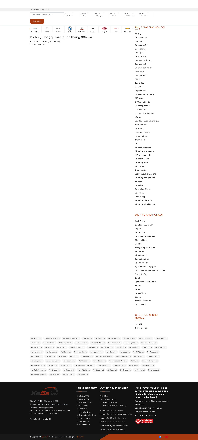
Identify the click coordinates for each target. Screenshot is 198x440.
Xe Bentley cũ (114, 338)
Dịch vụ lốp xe (141, 240)
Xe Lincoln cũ (153, 356)
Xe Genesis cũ (107, 347)
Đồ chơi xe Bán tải (143, 189)
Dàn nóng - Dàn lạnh (144, 94)
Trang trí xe (140, 140)
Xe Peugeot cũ (104, 365)
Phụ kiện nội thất (143, 155)
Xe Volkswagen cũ (38, 374)
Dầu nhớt (139, 185)
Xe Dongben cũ (131, 343)
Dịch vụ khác (141, 304)
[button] (72, 15)
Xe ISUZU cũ (138, 352)
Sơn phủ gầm (141, 274)
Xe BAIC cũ (100, 338)
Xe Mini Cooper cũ (150, 361)
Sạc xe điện (140, 166)
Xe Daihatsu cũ (114, 343)
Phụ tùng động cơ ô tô (145, 178)
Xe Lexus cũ (139, 356)
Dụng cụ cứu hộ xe (143, 68)
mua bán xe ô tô (158, 388)
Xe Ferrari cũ (36, 347)
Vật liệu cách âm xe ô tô (145, 174)
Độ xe (137, 289)
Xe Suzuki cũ (98, 370)
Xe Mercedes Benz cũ (118, 361)
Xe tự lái (138, 324)
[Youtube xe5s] (166, 437)
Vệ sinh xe (139, 193)
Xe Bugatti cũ (161, 338)
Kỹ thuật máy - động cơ (145, 266)
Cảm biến (139, 72)
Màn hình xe (140, 125)
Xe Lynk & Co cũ (52, 361)
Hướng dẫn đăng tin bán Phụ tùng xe (116, 414)
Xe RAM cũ (133, 365)
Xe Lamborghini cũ (104, 356)
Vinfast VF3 (84, 396)
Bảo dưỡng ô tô (142, 259)
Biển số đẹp (140, 197)
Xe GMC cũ (121, 347)
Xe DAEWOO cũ (98, 343)
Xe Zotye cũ (83, 374)
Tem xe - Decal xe (143, 301)
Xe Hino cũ (147, 347)
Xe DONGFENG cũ (149, 343)
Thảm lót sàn (141, 170)
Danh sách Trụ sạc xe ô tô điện (113, 422)
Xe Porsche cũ (120, 365)
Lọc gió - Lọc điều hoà (144, 113)
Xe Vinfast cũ (153, 370)
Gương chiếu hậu (142, 102)
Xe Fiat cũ (49, 347)
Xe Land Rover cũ (123, 356)
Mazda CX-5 (84, 421)
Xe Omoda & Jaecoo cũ (84, 365)
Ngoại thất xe (141, 136)
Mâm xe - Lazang (142, 132)
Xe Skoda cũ (54, 370)
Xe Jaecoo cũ (152, 352)
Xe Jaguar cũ (36, 356)
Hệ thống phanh (142, 106)
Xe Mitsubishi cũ (38, 365)
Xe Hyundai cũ (80, 352)
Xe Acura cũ (36, 338)
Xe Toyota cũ (139, 370)
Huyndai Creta (85, 412)
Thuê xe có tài (141, 328)
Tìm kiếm (37, 21)
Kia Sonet (83, 409)
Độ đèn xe (139, 251)
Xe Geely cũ (93, 347)
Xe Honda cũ (160, 347)
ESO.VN (80, 437)
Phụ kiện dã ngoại (143, 147)
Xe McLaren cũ (99, 361)
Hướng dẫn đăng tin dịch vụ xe (113, 418)
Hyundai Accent (86, 402)
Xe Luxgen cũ (37, 361)
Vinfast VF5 (84, 399)
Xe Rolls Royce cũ (38, 370)
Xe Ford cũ (61, 347)
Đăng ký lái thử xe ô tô (145, 412)
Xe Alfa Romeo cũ (52, 338)
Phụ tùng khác (141, 162)
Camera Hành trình (143, 60)
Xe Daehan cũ (81, 343)
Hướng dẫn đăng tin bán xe (111, 410)
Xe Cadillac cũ (49, 343)
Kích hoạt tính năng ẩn (145, 236)
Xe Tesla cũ (112, 370)
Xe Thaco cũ (125, 370)
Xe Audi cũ (87, 338)
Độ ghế (138, 244)
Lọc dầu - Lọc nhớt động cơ (147, 121)
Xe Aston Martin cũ (71, 338)
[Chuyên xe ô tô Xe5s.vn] (44, 393)
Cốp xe (138, 229)
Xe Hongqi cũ (36, 352)
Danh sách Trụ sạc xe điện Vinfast (114, 425)
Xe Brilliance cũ (145, 338)
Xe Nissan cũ (65, 365)
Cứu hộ (138, 278)
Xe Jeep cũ (50, 356)
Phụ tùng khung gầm (144, 151)
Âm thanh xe (141, 37)
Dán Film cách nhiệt (144, 225)
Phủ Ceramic (141, 255)
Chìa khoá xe (141, 56)
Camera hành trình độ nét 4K (112, 429)
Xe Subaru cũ (68, 370)
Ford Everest (84, 418)
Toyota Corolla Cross (87, 415)
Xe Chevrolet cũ (65, 343)
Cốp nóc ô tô (140, 90)
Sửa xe (138, 297)
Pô (136, 143)
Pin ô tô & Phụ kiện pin (145, 204)
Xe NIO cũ (52, 365)
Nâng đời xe (140, 293)
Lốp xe (138, 117)
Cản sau (138, 79)
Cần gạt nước (141, 75)
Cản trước (139, 83)
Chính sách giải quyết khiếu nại (113, 405)
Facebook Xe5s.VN (43, 419)
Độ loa (138, 285)
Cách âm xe (140, 221)
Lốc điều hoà (140, 109)
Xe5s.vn (45, 437)
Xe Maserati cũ (69, 361)
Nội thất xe (140, 232)
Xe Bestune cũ (129, 338)
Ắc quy (138, 34)
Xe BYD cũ (35, 343)
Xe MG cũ (135, 361)
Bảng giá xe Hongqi (53, 41)
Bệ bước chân (141, 45)
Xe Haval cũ (134, 347)
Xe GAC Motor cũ (77, 347)
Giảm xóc (139, 98)
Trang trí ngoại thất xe (145, 248)
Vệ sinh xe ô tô (141, 263)
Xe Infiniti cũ (111, 352)
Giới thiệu (104, 396)
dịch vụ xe (145, 401)
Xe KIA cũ (62, 356)
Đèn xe (138, 87)
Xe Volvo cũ (54, 374)
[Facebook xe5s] (159, 437)
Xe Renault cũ (148, 365)
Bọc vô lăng (140, 49)
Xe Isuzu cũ (125, 352)
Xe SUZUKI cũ (84, 370)
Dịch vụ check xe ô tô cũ (146, 282)
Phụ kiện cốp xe (142, 159)
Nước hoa (139, 128)
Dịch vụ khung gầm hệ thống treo (150, 270)
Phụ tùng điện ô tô (143, 200)
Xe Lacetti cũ (87, 356)
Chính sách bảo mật (108, 402)
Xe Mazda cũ (84, 361)
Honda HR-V (84, 424)
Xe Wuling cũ (68, 374)
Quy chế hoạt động (108, 399)
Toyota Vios (84, 405)
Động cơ (138, 181)
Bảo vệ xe (139, 53)
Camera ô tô (140, 64)
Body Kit (139, 41)
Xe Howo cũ (66, 352)
